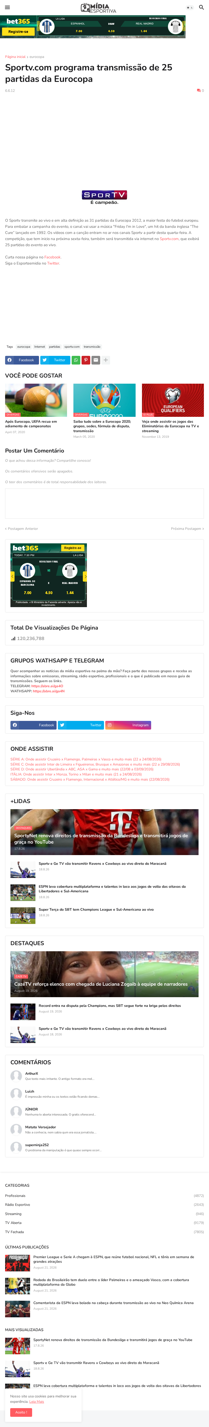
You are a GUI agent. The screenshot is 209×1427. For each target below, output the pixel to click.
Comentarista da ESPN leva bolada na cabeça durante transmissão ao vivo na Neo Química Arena (113, 1303)
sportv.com (72, 347)
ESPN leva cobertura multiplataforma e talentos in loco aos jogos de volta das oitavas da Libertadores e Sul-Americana (112, 889)
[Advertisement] (104, 135)
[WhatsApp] (76, 360)
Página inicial (15, 57)
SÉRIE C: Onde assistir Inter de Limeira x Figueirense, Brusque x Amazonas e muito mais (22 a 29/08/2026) (95, 764)
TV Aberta (104, 1222)
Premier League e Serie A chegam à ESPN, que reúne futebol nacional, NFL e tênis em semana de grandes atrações (113, 1259)
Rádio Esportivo (104, 1204)
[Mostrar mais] (105, 360)
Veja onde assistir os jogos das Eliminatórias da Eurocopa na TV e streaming (170, 426)
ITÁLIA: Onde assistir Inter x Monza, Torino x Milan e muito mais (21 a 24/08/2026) (76, 774)
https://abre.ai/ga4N (48, 691)
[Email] (96, 360)
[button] (7, 7)
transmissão (92, 347)
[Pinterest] (86, 360)
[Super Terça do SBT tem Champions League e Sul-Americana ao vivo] (22, 915)
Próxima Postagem (186, 528)
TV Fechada (104, 1232)
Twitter (53, 263)
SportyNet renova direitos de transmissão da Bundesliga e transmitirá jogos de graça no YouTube (112, 1340)
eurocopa (37, 57)
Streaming (104, 1213)
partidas (54, 347)
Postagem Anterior (23, 528)
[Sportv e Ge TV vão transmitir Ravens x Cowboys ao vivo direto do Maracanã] (22, 869)
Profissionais (104, 1195)
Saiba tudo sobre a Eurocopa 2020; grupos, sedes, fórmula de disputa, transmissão (102, 426)
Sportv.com (169, 238)
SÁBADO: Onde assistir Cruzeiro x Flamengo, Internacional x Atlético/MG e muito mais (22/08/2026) (89, 779)
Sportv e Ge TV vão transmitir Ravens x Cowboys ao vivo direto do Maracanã (102, 863)
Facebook (52, 257)
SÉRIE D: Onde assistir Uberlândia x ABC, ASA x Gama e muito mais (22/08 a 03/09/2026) (81, 769)
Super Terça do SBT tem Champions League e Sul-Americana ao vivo (96, 909)
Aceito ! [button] (21, 1412)
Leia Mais (36, 1401)
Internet (39, 347)
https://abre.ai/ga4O (47, 686)
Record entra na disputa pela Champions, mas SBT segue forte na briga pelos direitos (110, 1006)
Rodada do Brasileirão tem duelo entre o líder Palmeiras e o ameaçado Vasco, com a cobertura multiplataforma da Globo (111, 1282)
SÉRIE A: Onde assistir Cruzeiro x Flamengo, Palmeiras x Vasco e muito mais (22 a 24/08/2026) (85, 759)
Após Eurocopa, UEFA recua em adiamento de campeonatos (31, 424)
